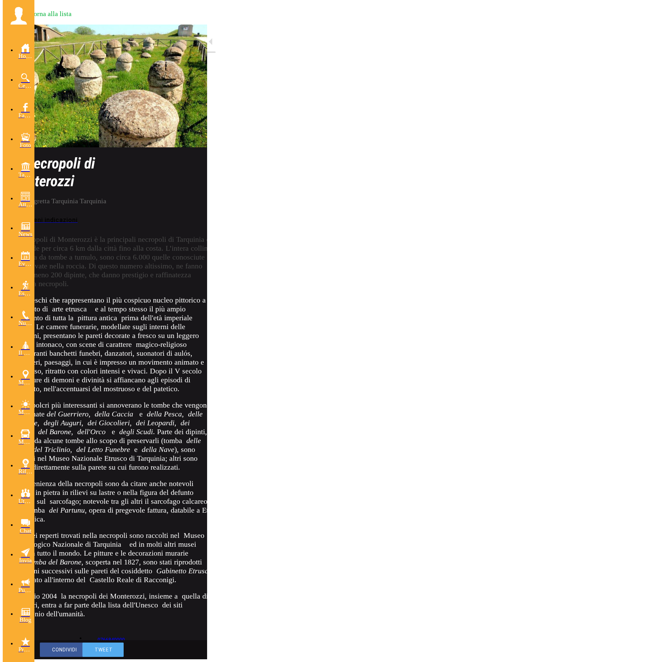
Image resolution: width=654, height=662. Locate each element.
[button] (18, 16)
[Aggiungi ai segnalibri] (177, 650)
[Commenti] (193, 650)
